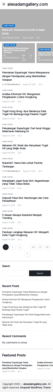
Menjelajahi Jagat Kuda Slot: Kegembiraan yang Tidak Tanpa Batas (25, 182)
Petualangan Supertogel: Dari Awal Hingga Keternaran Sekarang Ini (26, 130)
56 (33, 247)
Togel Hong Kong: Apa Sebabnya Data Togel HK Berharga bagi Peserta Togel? (24, 113)
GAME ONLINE (8, 26)
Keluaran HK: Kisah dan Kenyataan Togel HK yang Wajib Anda (25, 147)
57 (40, 247)
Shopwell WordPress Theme (35, 387)
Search (6, 266)
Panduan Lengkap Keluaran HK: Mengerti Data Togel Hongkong (25, 234)
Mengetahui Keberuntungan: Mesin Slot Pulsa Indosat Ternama (16, 50)
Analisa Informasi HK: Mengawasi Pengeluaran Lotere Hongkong (21, 96)
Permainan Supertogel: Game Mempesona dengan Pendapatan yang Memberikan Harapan (25, 76)
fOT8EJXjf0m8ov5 (12, 38)
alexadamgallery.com (27, 4)
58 (47, 247)
